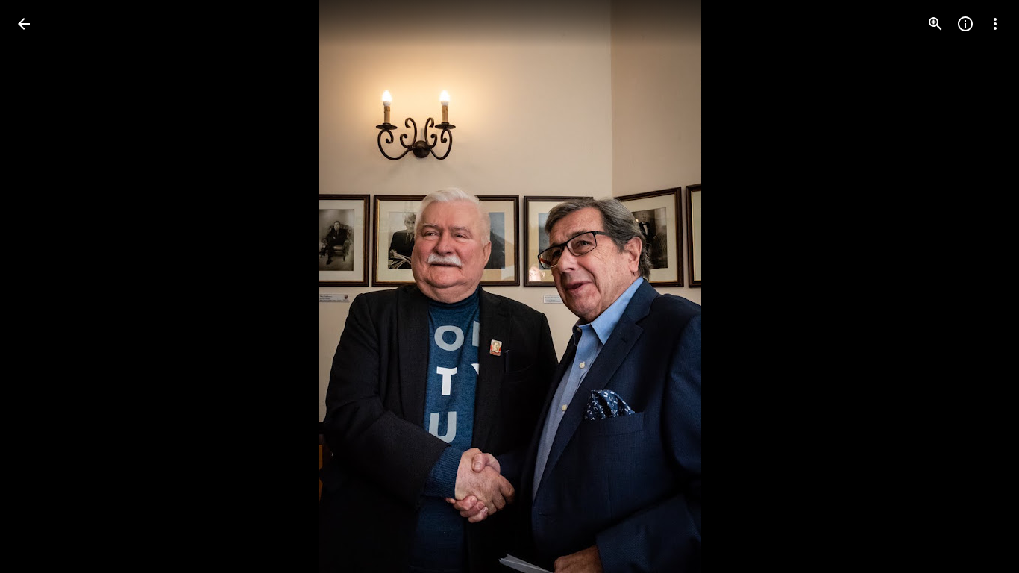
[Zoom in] (935, 24)
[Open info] (965, 24)
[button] (42, 286)
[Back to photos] (24, 24)
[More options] (995, 24)
